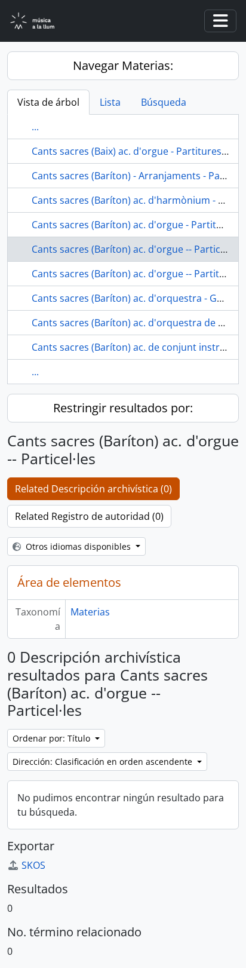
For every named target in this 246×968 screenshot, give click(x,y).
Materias (90, 611)
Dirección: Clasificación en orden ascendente (104, 761)
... (35, 126)
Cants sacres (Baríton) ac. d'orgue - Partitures (134, 224)
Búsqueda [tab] (163, 102)
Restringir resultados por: (123, 408)
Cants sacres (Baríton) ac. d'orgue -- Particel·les (137, 249)
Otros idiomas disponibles (78, 546)
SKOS (33, 865)
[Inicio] (39, 21)
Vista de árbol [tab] (48, 102)
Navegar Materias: (123, 65)
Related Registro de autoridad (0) (89, 516)
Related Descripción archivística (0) (93, 488)
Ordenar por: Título (53, 738)
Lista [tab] (110, 102)
